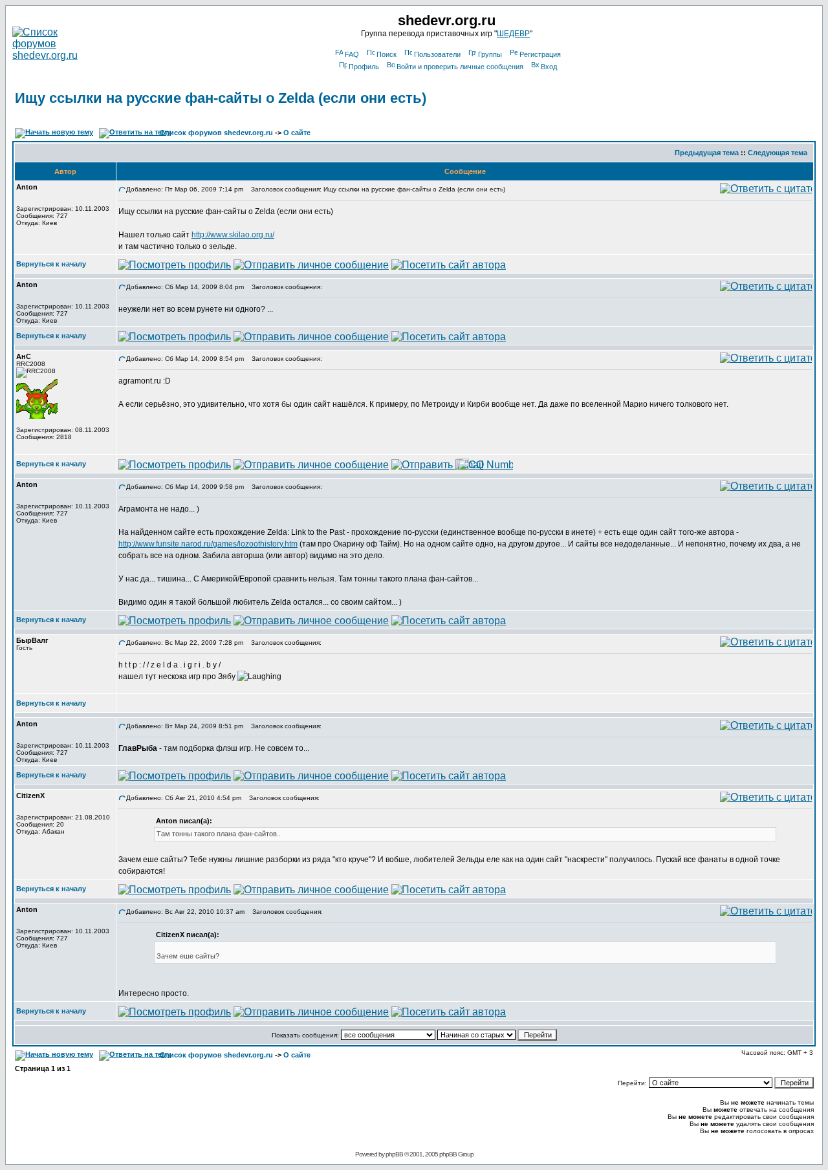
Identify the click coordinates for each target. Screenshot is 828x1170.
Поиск (386, 54)
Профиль (364, 66)
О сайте (296, 132)
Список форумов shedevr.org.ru (216, 132)
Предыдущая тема (707, 153)
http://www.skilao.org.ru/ (232, 234)
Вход (549, 66)
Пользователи (437, 54)
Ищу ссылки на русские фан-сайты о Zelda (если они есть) (220, 98)
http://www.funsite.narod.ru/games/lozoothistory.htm (208, 543)
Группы (490, 54)
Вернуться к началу (51, 264)
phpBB (394, 1154)
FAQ (352, 54)
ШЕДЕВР (513, 33)
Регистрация (540, 54)
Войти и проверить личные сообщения (460, 66)
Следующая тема (777, 153)
